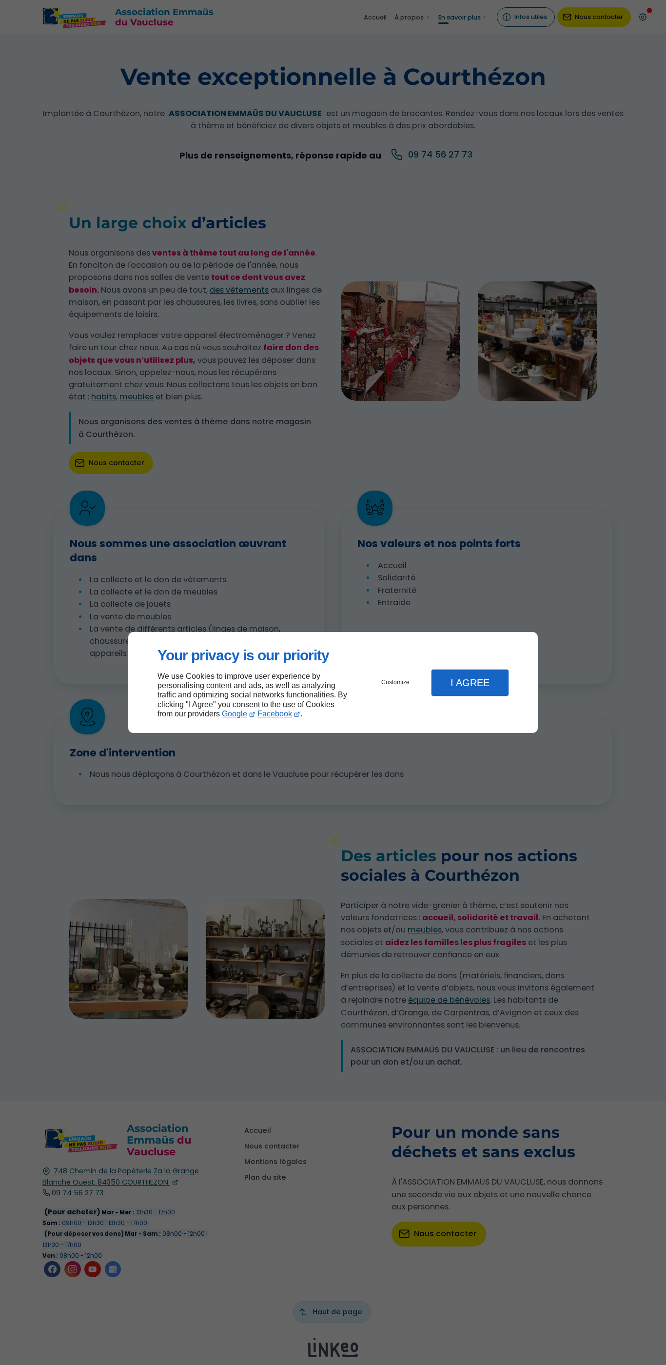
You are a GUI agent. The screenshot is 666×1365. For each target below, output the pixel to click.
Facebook (274, 714)
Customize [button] (395, 682)
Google (234, 714)
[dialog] (333, 682)
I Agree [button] (470, 682)
